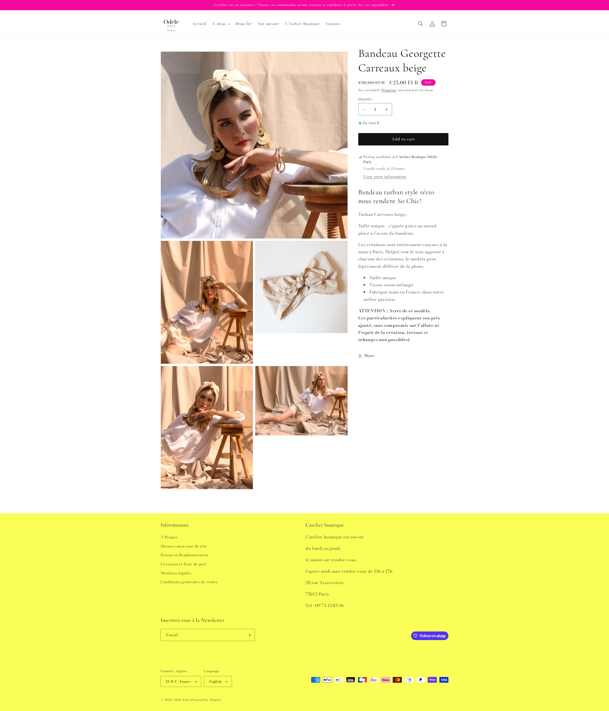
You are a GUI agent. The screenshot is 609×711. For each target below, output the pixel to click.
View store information (384, 176)
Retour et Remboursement (184, 555)
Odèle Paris (181, 699)
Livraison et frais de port (183, 564)
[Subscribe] (249, 635)
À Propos (169, 537)
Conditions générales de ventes (189, 582)
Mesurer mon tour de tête (184, 546)
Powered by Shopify (206, 699)
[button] (221, 23)
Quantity (365, 99)
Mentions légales (176, 573)
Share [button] (369, 355)
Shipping (388, 90)
